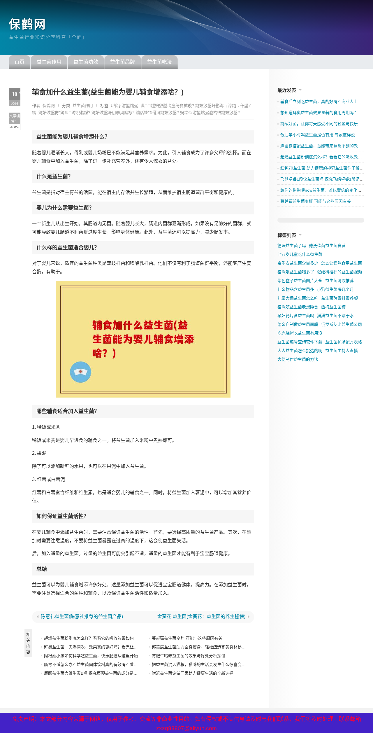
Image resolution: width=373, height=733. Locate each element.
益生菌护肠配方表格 (343, 342)
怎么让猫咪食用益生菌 (341, 263)
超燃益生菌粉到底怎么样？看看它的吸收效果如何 (89, 638)
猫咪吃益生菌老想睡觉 (297, 307)
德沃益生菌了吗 (291, 245)
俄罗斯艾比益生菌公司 (341, 324)
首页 (19, 62)
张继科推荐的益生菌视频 (339, 272)
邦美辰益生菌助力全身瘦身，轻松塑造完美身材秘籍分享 (203, 647)
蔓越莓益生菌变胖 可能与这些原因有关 (187, 638)
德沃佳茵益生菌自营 (327, 245)
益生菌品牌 (122, 62)
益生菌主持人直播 (341, 350)
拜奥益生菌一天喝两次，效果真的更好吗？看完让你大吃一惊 (99, 647)
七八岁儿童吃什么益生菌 (299, 254)
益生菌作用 (49, 62)
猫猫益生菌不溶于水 (335, 315)
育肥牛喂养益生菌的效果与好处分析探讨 (188, 655)
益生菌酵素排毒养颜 (339, 298)
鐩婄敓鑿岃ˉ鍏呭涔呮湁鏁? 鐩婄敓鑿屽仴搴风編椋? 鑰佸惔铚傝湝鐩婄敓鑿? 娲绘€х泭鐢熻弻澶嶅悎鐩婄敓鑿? (139, 112)
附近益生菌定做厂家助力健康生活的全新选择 (192, 673)
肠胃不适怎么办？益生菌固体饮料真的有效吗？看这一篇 (95, 664)
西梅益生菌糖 (333, 307)
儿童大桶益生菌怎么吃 (297, 298)
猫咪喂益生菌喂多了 (295, 272)
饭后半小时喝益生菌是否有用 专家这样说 (317, 134)
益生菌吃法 (159, 62)
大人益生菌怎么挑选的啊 (299, 350)
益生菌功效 (85, 62)
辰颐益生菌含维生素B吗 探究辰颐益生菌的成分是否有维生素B (100, 673)
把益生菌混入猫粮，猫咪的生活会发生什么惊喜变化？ (201, 664)
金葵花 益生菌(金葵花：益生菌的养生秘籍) (201, 616)
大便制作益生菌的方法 (297, 359)
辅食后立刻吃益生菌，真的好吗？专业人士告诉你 (325, 101)
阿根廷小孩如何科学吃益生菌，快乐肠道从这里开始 (91, 655)
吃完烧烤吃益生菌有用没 (299, 333)
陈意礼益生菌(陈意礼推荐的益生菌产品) (82, 616)
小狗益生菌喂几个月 (335, 289)
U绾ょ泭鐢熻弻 (124, 105)
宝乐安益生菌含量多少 (297, 263)
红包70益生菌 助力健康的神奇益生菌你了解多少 (324, 168)
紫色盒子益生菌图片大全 (299, 280)
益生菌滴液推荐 (339, 280)
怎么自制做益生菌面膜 (297, 324)
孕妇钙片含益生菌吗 (295, 315)
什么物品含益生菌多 (295, 289)
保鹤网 (27, 24)
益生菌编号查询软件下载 (299, 342)
